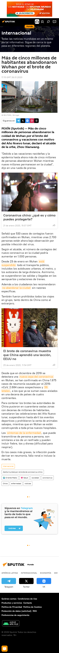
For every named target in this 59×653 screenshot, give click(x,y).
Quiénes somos (9, 598)
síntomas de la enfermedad (24, 433)
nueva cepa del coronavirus (36, 376)
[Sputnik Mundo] (9, 22)
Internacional (8, 466)
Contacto (27, 602)
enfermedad (16, 483)
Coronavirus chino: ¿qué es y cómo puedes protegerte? (29, 217)
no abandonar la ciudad (16, 288)
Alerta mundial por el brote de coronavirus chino (23, 472)
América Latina (10, 572)
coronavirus (47, 478)
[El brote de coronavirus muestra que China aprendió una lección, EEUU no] (29, 327)
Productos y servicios (12, 602)
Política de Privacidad (12, 607)
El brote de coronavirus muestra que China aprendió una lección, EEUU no (27, 355)
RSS (35, 611)
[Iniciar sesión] (42, 21)
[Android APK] (10, 623)
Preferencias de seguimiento (15, 615)
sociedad (35, 478)
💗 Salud (24, 478)
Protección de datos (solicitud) (16, 611)
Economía (45, 572)
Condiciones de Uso (27, 598)
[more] (54, 225)
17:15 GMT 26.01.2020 (12, 77)
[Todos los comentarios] (5, 649)
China (5, 483)
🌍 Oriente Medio (10, 478)
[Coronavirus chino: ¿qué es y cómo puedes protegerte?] (29, 192)
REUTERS (7, 115)
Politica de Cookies (32, 607)
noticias (28, 483)
